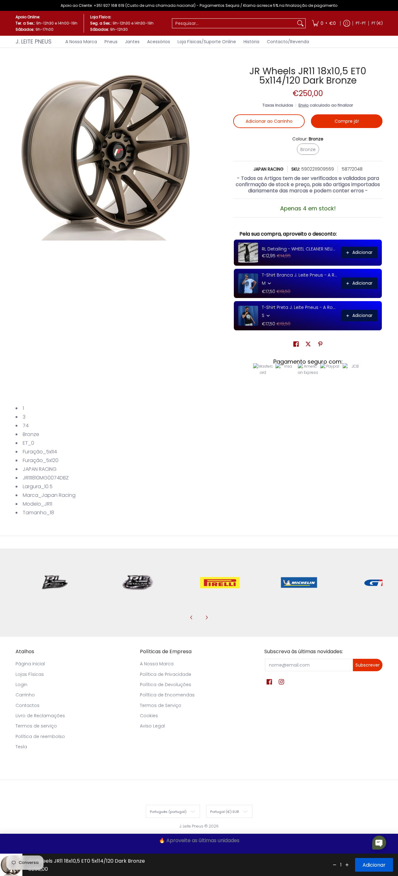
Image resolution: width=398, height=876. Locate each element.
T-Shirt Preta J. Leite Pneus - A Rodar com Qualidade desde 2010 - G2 (299, 307)
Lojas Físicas (30, 674)
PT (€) (377, 23)
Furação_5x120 (40, 460)
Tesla (21, 747)
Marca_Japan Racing (49, 495)
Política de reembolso (40, 736)
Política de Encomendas (167, 695)
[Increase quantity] (347, 865)
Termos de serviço (36, 726)
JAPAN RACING (268, 169)
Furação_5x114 (40, 451)
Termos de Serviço (160, 705)
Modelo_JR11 (37, 503)
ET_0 (28, 443)
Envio (303, 105)
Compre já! (347, 121)
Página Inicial (30, 664)
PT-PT (361, 23)
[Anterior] (191, 617)
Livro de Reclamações (40, 716)
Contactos (27, 705)
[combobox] (233, 23)
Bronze (31, 434)
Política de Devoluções (165, 684)
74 (26, 425)
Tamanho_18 (38, 512)
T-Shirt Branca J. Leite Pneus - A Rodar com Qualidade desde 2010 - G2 (299, 275)
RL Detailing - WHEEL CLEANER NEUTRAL (299, 249)
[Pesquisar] (300, 23)
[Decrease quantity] (334, 865)
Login (21, 684)
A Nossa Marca (157, 664)
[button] (296, 344)
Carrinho (25, 695)
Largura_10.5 (38, 486)
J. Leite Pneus (34, 41)
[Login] (346, 23)
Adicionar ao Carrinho (269, 121)
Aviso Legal (152, 726)
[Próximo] (206, 617)
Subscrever (367, 665)
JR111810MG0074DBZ (46, 477)
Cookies (149, 716)
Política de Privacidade (165, 674)
